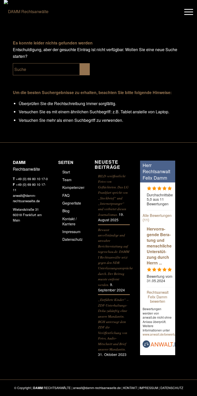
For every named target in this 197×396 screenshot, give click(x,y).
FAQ (66, 195)
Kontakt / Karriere (69, 221)
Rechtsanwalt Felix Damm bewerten (158, 296)
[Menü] (186, 11)
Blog (66, 210)
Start (66, 171)
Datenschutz (72, 239)
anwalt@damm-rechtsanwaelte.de (97, 387)
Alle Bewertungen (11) (157, 217)
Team (67, 179)
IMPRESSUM (148, 387)
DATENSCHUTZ (171, 387)
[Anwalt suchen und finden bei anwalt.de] (162, 346)
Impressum (71, 231)
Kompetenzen (73, 187)
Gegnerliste (71, 203)
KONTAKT (130, 387)
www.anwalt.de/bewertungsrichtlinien (168, 334)
